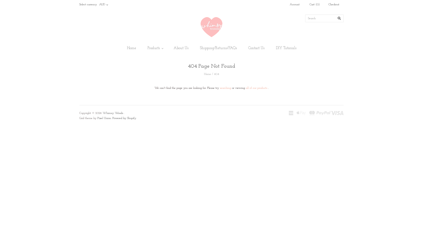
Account (295, 4)
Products (154, 48)
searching (225, 88)
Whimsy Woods (113, 113)
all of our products (256, 88)
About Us (181, 48)
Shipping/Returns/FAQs (218, 48)
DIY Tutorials (286, 48)
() (315, 4)
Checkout (333, 4)
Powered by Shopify (124, 118)
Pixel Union (104, 118)
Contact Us (256, 48)
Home (131, 48)
